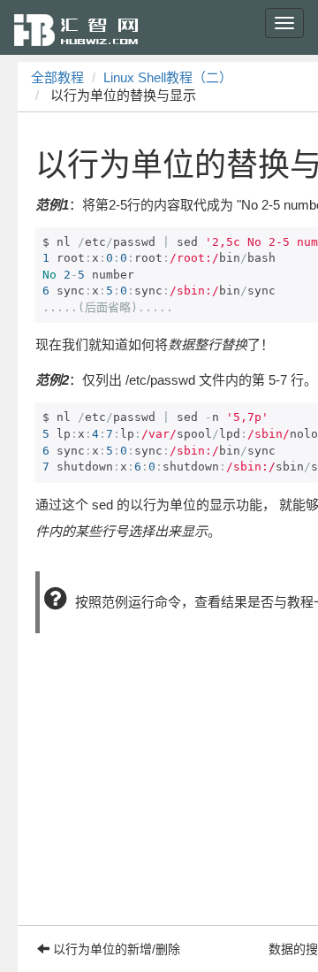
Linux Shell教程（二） (167, 77)
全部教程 (57, 77)
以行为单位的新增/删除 (114, 949)
